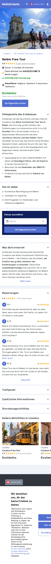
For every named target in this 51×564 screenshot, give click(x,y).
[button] (25, 114)
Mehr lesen (25, 281)
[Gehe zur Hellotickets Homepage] (11, 4)
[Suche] (27, 4)
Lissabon (6, 53)
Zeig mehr (25, 380)
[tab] (25, 114)
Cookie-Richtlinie (18, 549)
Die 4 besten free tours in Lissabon (28, 53)
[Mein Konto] (47, 4)
